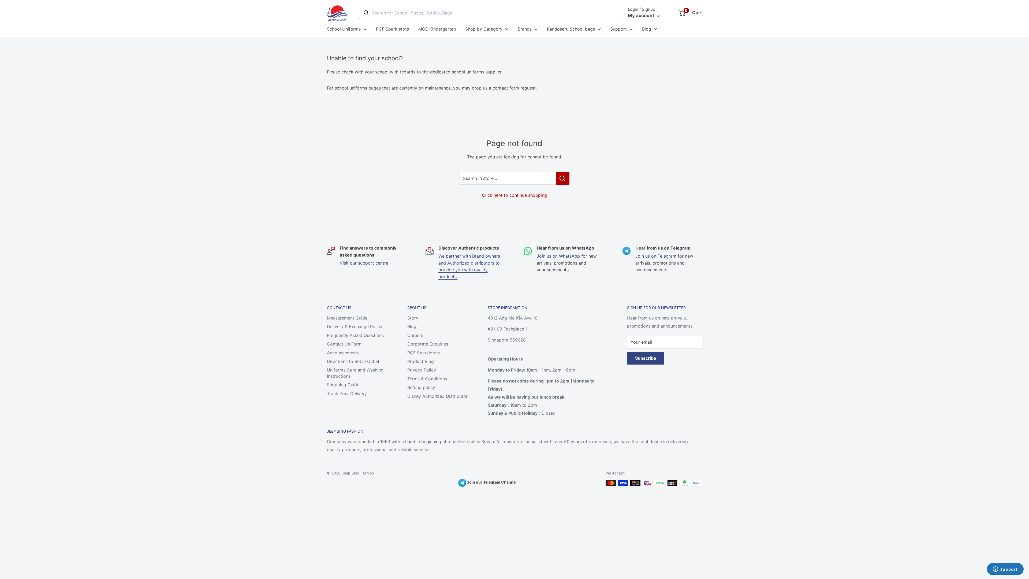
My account (641, 15)
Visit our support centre (364, 263)
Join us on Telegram (655, 256)
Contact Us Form (344, 344)
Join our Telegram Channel (491, 482)
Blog (646, 29)
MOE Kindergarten (437, 29)
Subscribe (645, 358)
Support (618, 29)
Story (412, 318)
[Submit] (365, 13)
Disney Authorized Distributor (437, 396)
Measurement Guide (347, 318)
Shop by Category (483, 29)
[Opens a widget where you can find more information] (1005, 569)
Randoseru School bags (571, 29)
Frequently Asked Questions (355, 335)
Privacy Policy (421, 370)
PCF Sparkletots (392, 29)
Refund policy (421, 387)
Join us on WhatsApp (558, 256)
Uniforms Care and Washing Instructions (355, 372)
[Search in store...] (562, 178)
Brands (525, 29)
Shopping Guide (343, 384)
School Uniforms (344, 29)
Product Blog (420, 361)
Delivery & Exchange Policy (354, 326)
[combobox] (488, 13)
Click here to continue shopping (514, 195)
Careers (415, 335)
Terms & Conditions (427, 378)
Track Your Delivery (347, 393)
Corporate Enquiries (427, 344)
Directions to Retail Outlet (353, 361)
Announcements (343, 352)
